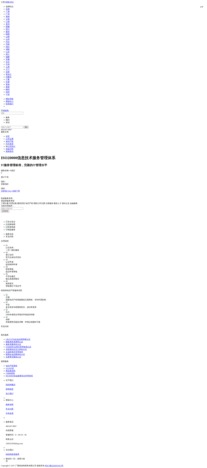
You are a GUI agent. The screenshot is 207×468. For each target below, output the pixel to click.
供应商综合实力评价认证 (16, 349)
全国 (8, 9)
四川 (8, 29)
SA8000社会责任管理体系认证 (18, 347)
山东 (8, 39)
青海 (8, 84)
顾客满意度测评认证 (14, 342)
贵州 (8, 24)
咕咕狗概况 (10, 385)
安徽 (8, 59)
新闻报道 (9, 389)
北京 (8, 62)
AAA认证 (10, 368)
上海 (8, 67)
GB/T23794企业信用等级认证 (18, 339)
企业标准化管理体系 (14, 352)
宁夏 (8, 79)
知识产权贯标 (11, 366)
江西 (8, 22)
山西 (8, 37)
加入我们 (9, 394)
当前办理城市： (7, 206)
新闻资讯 (9, 151)
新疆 (8, 87)
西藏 (8, 27)
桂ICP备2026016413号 (54, 466)
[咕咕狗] (5, 110)
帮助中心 (9, 101)
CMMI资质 (10, 373)
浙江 (8, 54)
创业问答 (9, 149)
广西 (8, 12)
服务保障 (9, 405)
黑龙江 (9, 74)
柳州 (8, 89)
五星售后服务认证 (13, 357)
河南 (8, 44)
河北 (8, 42)
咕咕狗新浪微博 (12, 454)
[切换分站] (9, 2)
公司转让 (11, 146)
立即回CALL (6, 191)
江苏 (8, 52)
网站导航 (9, 99)
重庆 (8, 32)
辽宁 (8, 69)
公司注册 (9, 139)
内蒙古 (9, 77)
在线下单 (16, 191)
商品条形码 (10, 371)
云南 (8, 19)
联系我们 (9, 104)
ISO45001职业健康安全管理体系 (19, 376)
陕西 (8, 34)
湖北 (8, 47)
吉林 (8, 72)
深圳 (8, 92)
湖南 (8, 49)
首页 (8, 136)
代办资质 (9, 144)
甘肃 (8, 82)
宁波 (8, 94)
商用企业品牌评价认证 (15, 354)
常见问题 (9, 409)
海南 (8, 17)
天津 (8, 64)
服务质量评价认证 (13, 344)
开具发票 (9, 413)
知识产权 (9, 141)
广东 (8, 14)
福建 (8, 57)
